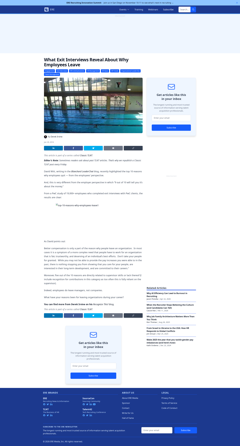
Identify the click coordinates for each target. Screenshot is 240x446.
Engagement (49, 71)
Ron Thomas (152, 322)
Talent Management (52, 74)
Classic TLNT (86, 155)
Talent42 (87, 409)
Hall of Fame (128, 418)
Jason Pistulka (152, 299)
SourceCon (88, 398)
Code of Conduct (169, 408)
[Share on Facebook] (73, 148)
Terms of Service (169, 403)
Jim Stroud (151, 334)
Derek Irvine (56, 136)
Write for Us (128, 413)
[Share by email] (113, 148)
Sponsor (126, 403)
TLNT (46, 409)
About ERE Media (130, 398)
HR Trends (114, 71)
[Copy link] (133, 148)
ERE (45, 398)
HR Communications (77, 71)
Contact (125, 408)
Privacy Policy (168, 398)
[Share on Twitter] (93, 148)
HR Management (93, 71)
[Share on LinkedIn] (53, 148)
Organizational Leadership (130, 71)
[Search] (193, 9)
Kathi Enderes (152, 345)
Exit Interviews (62, 71)
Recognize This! (100, 304)
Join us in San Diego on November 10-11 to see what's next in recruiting (120, 2)
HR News (105, 71)
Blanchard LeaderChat (82, 171)
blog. (111, 304)
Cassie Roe (151, 310)
